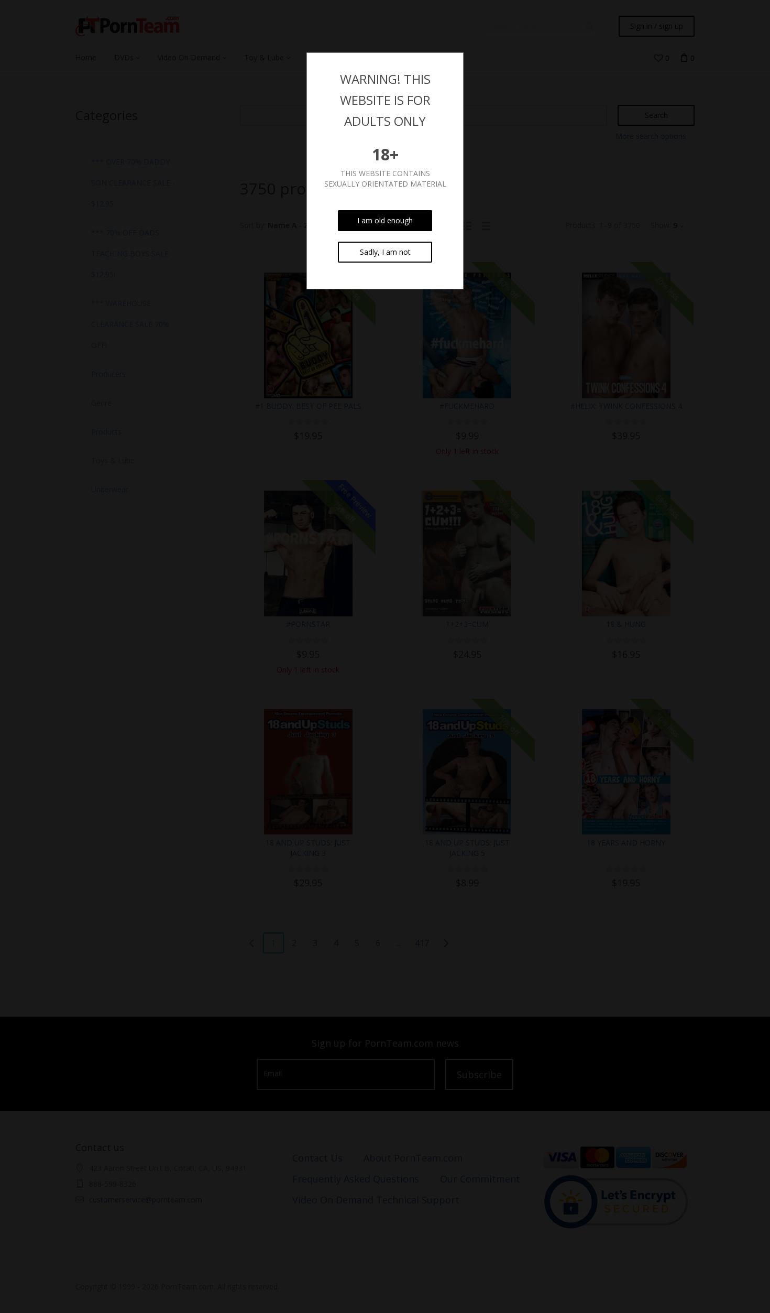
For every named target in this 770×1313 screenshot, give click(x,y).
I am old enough (385, 220)
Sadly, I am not (385, 252)
